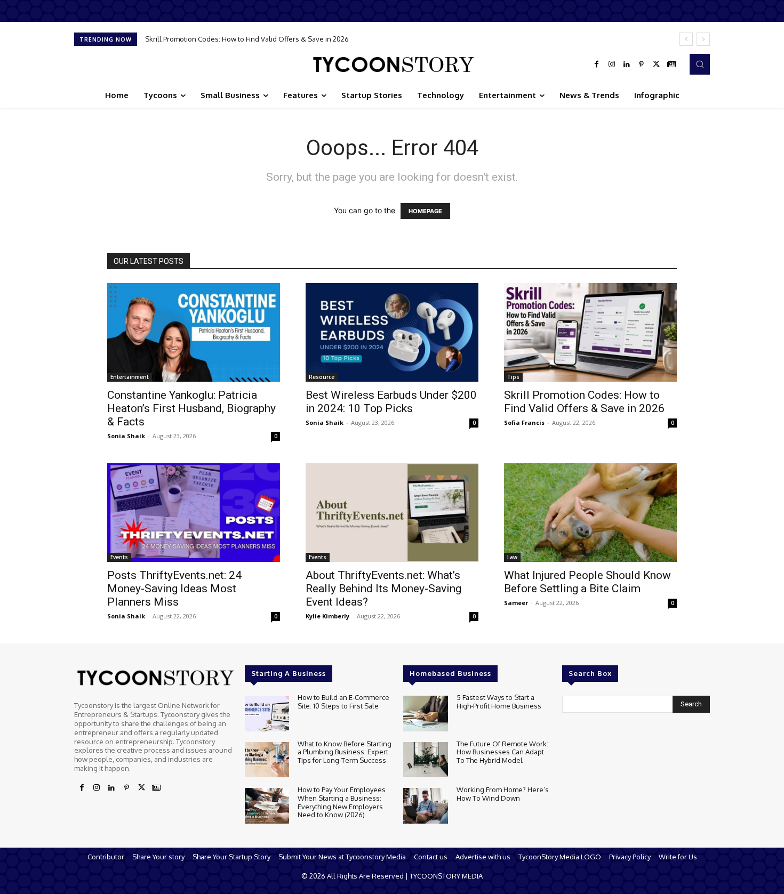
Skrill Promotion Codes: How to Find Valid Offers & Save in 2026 (247, 39)
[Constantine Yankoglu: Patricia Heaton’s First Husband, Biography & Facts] (193, 332)
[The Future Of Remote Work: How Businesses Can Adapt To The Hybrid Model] (425, 760)
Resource (321, 377)
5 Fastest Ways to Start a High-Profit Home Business (499, 701)
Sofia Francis (524, 422)
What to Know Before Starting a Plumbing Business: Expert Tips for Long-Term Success (344, 751)
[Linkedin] (626, 64)
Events (119, 557)
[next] (703, 39)
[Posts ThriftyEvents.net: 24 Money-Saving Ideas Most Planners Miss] (193, 512)
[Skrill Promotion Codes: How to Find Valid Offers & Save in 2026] (590, 332)
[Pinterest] (641, 64)
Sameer (516, 603)
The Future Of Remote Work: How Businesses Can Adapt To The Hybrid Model (502, 751)
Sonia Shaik (126, 436)
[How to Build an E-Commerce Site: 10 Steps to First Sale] (267, 713)
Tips (513, 377)
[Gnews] (671, 64)
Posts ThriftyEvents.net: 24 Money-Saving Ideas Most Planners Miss (174, 588)
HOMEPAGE (425, 211)
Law (512, 557)
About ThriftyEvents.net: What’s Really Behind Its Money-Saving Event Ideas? (383, 588)
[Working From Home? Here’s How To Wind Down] (425, 806)
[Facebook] (596, 64)
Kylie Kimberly (327, 616)
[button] (700, 64)
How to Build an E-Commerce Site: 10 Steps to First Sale (343, 701)
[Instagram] (611, 64)
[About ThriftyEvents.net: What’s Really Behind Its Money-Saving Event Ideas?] (392, 512)
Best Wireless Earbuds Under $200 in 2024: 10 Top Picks (391, 402)
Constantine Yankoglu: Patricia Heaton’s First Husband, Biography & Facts (191, 408)
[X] (656, 64)
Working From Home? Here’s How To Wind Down (503, 793)
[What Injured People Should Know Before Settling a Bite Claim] (590, 512)
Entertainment (129, 377)
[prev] (686, 39)
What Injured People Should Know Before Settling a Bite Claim (587, 582)
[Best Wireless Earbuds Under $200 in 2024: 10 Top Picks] (392, 332)
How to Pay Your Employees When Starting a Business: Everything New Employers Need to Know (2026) (342, 802)
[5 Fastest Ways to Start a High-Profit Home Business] (425, 713)
